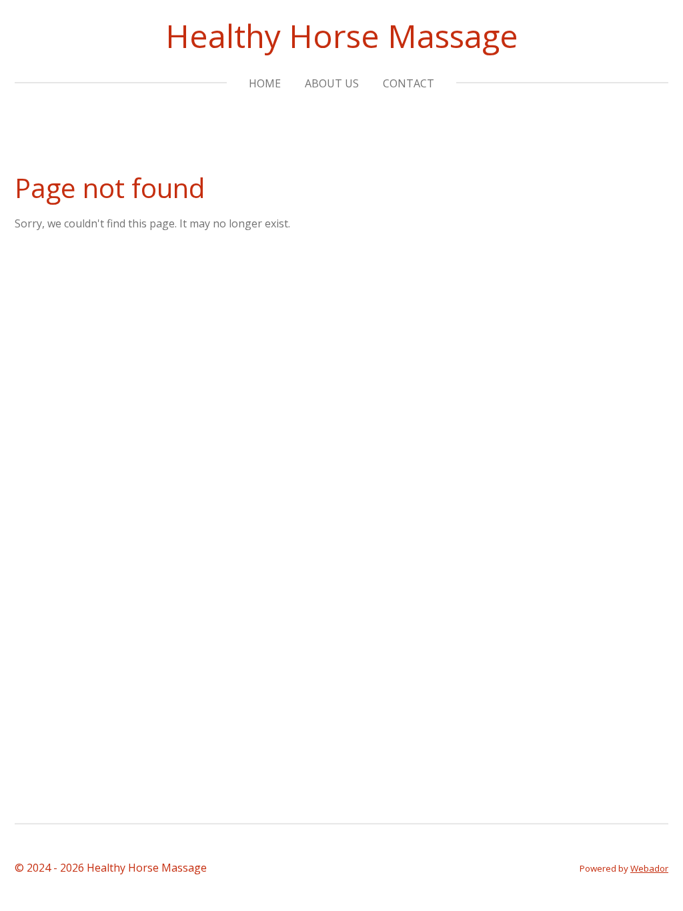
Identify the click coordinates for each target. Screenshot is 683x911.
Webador (649, 868)
